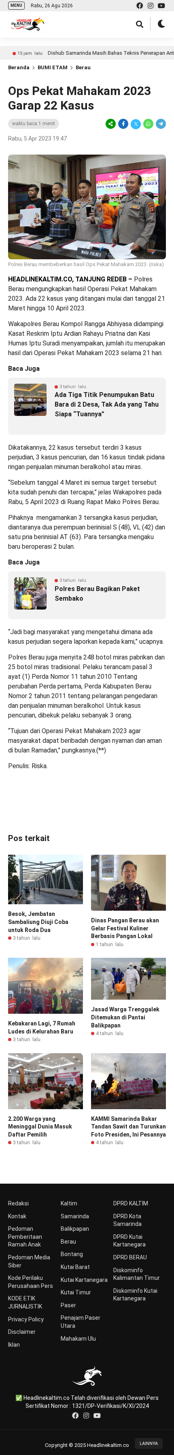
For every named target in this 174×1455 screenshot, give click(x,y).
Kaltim (69, 1203)
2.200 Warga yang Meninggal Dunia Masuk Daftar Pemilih (40, 1127)
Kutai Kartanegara (84, 1280)
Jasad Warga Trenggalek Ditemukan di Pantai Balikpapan (125, 1017)
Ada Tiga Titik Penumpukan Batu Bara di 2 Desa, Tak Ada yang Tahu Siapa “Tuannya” (107, 404)
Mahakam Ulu (78, 1338)
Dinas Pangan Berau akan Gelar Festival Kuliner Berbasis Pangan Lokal (125, 928)
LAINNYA (149, 1443)
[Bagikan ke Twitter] (135, 124)
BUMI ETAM (53, 67)
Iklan (14, 1344)
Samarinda (75, 1216)
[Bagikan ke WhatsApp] (148, 124)
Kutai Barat (75, 1267)
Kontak (17, 1216)
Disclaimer (22, 1332)
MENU (16, 5)
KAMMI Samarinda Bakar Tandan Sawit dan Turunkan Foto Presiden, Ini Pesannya (128, 1127)
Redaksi (18, 1203)
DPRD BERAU (130, 1257)
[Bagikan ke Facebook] (123, 124)
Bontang (72, 1254)
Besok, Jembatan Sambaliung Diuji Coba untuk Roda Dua (38, 922)
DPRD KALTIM (130, 1203)
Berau (83, 67)
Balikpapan (75, 1229)
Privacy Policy (26, 1319)
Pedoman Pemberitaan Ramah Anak (25, 1237)
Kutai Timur (76, 1292)
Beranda (19, 67)
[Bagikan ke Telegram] (160, 124)
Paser (68, 1305)
